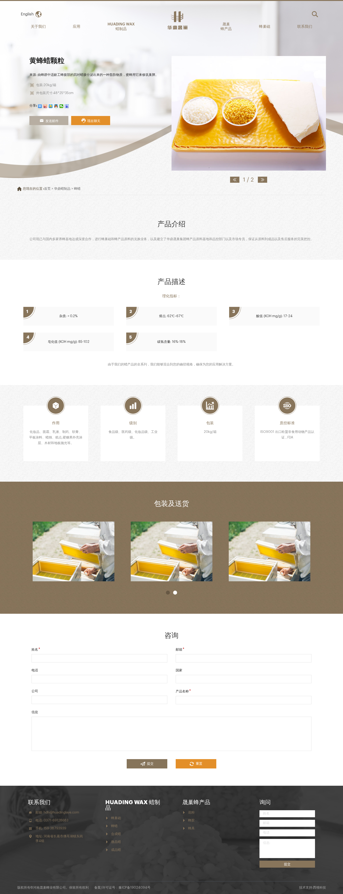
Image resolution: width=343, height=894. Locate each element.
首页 (47, 188)
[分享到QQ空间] (51, 106)
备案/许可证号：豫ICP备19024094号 (122, 887)
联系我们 (304, 26)
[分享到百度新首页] (67, 106)
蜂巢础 (264, 26)
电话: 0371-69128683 (51, 820)
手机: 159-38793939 (50, 828)
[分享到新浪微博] (45, 106)
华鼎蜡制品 (62, 188)
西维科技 (319, 887)
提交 (150, 763)
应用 (76, 26)
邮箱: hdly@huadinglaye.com (57, 812)
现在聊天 (93, 120)
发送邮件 (52, 120)
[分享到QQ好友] (56, 106)
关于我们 (38, 26)
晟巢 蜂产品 (226, 26)
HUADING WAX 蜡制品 (121, 26)
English (27, 14)
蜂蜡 (77, 188)
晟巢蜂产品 (196, 802)
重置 (199, 763)
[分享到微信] (61, 106)
